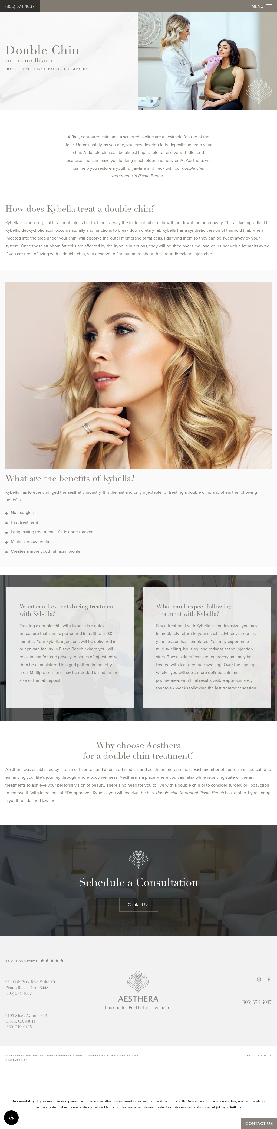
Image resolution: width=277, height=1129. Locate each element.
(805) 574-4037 (19, 6)
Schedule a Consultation (138, 883)
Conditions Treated (39, 69)
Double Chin (76, 69)
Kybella (12, 222)
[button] (11, 1117)
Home (10, 69)
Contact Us (139, 905)
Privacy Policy (259, 1055)
